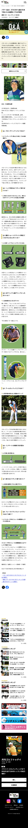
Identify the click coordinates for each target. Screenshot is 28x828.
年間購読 (14, 785)
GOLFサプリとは (8, 805)
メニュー (25, 2)
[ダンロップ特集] (14, 706)
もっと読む (23, 643)
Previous (1, 65)
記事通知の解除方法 (14, 809)
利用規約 (21, 805)
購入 (14, 780)
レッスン (8, 5)
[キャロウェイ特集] (14, 713)
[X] (3, 37)
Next (27, 65)
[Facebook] (7, 37)
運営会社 (16, 805)
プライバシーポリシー (9, 807)
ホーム (3, 5)
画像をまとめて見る (14, 71)
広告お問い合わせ (19, 807)
